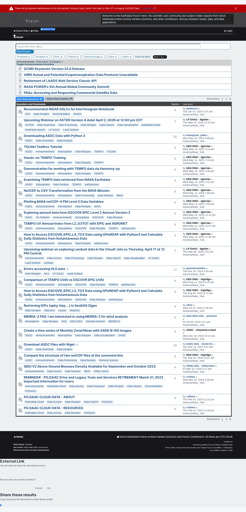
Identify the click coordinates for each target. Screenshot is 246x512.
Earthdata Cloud (151, 125)
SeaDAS (74, 310)
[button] (227, 99)
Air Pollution (43, 217)
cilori (189, 305)
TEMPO (98, 151)
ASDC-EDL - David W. (199, 343)
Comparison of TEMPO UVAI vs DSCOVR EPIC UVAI (64, 280)
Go (48, 488)
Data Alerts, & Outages (48, 62)
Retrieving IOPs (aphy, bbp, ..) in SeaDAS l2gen (60, 306)
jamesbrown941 (195, 268)
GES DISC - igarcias (198, 146)
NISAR (77, 114)
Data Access (54, 258)
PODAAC (30, 391)
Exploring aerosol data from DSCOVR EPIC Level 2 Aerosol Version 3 (77, 213)
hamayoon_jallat (196, 135)
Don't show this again (23, 36)
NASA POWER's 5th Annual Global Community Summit (66, 87)
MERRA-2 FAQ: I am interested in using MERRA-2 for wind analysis (76, 317)
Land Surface (70, 129)
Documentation (61, 114)
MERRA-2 (114, 321)
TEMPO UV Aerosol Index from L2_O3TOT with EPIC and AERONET (76, 224)
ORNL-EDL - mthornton (200, 365)
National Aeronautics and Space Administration (31, 450)
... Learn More (146, 8)
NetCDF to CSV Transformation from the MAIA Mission (67, 191)
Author (125, 57)
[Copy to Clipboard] (1, 505)
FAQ (64, 321)
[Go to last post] (199, 108)
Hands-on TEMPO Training (45, 158)
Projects (72, 57)
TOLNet (111, 151)
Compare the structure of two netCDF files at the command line (73, 355)
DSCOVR (98, 217)
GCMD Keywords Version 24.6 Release (54, 69)
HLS (46, 273)
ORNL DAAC (101, 371)
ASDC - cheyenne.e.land (201, 330)
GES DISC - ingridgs (198, 279)
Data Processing (67, 125)
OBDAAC (49, 310)
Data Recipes (41, 114)
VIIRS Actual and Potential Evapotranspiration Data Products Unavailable (81, 75)
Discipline (40, 57)
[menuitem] (160, 437)
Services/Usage (92, 57)
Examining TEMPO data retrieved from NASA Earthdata (67, 180)
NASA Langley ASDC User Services (35, 447)
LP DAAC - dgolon (197, 119)
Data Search (107, 125)
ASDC (28, 140)
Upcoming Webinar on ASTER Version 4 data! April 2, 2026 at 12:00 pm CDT (83, 120)
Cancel (38, 488)
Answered (22, 57)
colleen (190, 376)
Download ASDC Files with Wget (49, 344)
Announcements (45, 151)
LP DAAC (54, 129)
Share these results (57, 98)
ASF (27, 114)
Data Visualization (127, 125)
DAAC (57, 57)
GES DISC (76, 321)
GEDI (87, 371)
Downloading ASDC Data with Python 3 (54, 136)
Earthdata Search (35, 129)
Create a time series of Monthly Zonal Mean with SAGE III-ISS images (77, 331)
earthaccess (92, 184)
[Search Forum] (228, 45)
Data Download (46, 125)
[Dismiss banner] (236, 8)
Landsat (48, 262)
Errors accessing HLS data (44, 269)
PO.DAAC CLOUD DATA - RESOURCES (53, 408)
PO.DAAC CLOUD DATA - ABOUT (49, 397)
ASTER (29, 125)
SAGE (121, 335)
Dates (111, 57)
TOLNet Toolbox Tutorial (43, 147)
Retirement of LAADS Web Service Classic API (60, 81)
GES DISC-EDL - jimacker (201, 316)
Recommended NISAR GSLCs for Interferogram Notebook (69, 109)
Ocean (62, 310)
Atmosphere (65, 151)
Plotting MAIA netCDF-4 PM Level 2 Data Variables (64, 202)
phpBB (204, 445)
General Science (95, 321)
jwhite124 (192, 108)
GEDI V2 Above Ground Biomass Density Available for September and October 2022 (90, 366)
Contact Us (228, 442)
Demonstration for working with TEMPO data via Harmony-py (72, 169)
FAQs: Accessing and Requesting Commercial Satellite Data (70, 93)
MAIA (120, 195)
